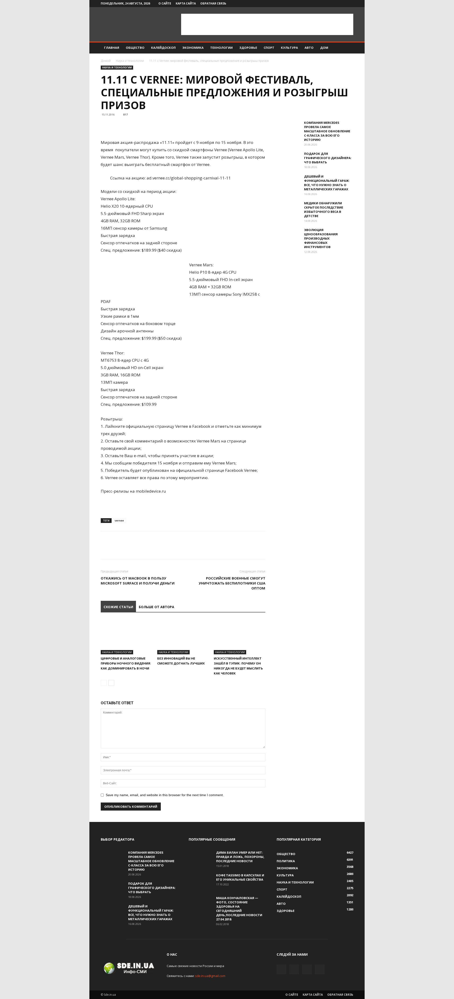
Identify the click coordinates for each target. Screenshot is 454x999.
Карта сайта (186, 3)
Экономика (193, 47)
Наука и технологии (130, 61)
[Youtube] (349, 3)
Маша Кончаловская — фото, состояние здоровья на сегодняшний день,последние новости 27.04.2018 (239, 908)
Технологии (221, 47)
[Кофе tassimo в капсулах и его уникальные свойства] (200, 881)
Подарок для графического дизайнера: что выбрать (328, 158)
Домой (106, 61)
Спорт (269, 47)
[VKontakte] (341, 3)
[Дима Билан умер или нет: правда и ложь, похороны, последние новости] (200, 858)
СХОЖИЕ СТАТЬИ (118, 607)
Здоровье (248, 47)
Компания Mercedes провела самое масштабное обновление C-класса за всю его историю (327, 131)
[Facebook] (326, 3)
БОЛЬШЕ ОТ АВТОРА (156, 607)
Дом (324, 47)
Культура (289, 47)
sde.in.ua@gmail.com (210, 976)
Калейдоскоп (163, 47)
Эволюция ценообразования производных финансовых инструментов (321, 238)
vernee (119, 520)
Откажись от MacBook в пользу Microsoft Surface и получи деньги (138, 580)
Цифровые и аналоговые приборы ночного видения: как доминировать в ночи (126, 663)
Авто (309, 47)
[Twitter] (334, 3)
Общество (135, 47)
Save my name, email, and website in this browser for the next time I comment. (165, 795)
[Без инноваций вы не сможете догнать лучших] (183, 636)
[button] (347, 48)
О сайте (164, 3)
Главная (111, 47)
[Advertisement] (267, 24)
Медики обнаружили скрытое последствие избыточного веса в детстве (323, 209)
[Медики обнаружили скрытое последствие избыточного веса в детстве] (288, 209)
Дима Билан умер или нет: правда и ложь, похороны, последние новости (240, 856)
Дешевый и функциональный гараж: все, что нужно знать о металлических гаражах (327, 182)
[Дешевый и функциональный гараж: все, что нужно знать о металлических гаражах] (288, 182)
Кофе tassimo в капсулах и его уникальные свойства (240, 877)
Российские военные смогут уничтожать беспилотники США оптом (232, 583)
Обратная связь (213, 3)
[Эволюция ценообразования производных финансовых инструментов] (288, 236)
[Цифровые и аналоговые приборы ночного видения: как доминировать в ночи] (126, 636)
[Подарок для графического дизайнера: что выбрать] (288, 160)
